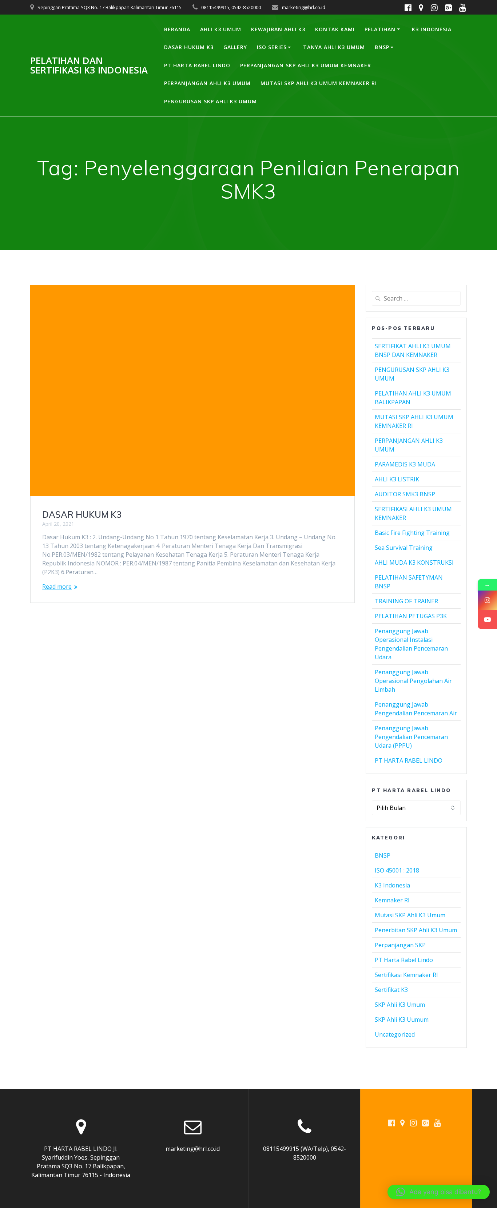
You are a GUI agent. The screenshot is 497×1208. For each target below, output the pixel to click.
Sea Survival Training (404, 548)
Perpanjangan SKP (400, 945)
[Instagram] (487, 600)
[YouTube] (487, 619)
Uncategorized (395, 1034)
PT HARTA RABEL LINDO (197, 65)
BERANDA (177, 29)
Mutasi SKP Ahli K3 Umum (410, 915)
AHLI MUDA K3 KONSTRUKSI (414, 563)
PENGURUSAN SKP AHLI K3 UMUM (210, 101)
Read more (57, 587)
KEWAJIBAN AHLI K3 (278, 29)
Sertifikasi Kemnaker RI (406, 975)
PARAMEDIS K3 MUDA (405, 464)
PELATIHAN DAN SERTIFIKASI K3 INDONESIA (89, 65)
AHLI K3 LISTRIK (397, 479)
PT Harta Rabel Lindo (404, 960)
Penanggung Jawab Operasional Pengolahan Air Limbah (413, 681)
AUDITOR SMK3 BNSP (405, 494)
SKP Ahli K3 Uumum (402, 1020)
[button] (438, 1192)
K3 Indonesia (392, 885)
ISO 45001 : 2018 (397, 870)
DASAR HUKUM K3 (189, 47)
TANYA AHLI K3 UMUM (334, 47)
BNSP (382, 47)
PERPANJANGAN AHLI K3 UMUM (207, 83)
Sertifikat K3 (391, 990)
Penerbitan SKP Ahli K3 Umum (416, 930)
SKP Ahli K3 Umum (400, 1005)
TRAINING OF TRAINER (406, 601)
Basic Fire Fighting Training (412, 533)
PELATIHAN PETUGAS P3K (411, 616)
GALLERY (235, 47)
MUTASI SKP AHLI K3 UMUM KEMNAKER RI (319, 83)
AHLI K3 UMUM (220, 29)
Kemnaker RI (392, 900)
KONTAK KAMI (335, 29)
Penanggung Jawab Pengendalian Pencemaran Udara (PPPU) (411, 737)
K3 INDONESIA (432, 29)
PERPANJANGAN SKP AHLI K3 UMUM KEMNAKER (305, 65)
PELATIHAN (380, 29)
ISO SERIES (272, 47)
